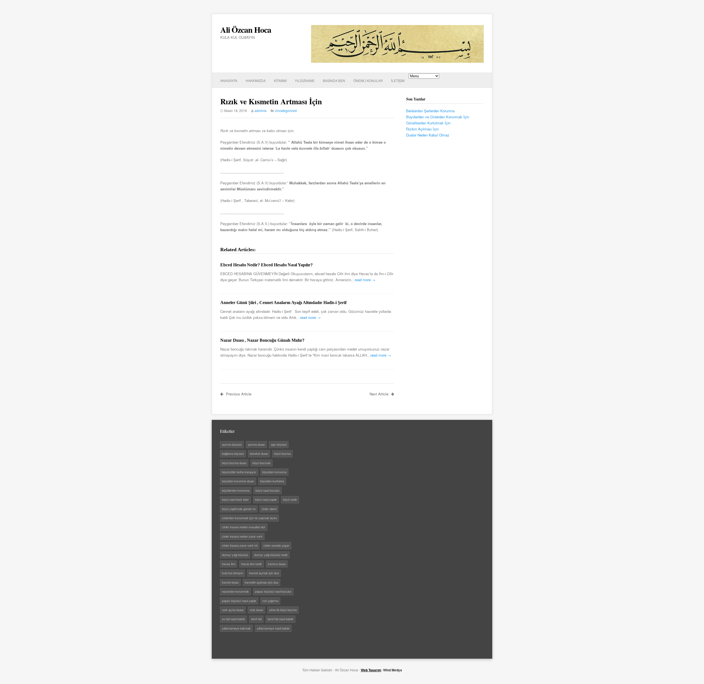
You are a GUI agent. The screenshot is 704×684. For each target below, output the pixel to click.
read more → (365, 279)
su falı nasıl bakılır (233, 619)
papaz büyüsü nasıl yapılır (239, 600)
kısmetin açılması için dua (261, 582)
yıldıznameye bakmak (236, 628)
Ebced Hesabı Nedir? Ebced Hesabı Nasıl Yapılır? (266, 264)
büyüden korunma (274, 472)
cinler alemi (269, 509)
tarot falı (256, 619)
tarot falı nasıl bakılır (280, 619)
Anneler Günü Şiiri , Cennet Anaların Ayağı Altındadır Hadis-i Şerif (283, 302)
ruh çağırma (270, 600)
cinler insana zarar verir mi (239, 545)
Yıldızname (305, 80)
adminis (260, 110)
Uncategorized (286, 110)
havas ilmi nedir (251, 564)
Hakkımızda (256, 80)
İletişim (398, 80)
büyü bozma (282, 453)
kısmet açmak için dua (264, 573)
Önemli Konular (368, 80)
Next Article (379, 393)
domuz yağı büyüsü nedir (271, 554)
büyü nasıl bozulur (267, 490)
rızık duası (256, 610)
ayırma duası (256, 444)
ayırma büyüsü (232, 444)
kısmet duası (230, 582)
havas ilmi (228, 564)
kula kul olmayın (232, 573)
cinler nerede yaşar (276, 545)
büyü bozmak (261, 463)
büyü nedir (290, 499)
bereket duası (259, 453)
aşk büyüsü (279, 444)
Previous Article (238, 393)
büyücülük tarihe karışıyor (239, 472)
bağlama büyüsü (233, 453)
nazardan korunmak (235, 591)
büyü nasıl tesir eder (235, 499)
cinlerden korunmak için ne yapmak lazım (249, 518)
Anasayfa (228, 80)
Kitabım (280, 80)
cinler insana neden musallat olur (243, 527)
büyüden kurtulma (272, 481)
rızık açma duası (233, 610)
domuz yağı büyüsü (235, 554)
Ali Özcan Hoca (245, 29)
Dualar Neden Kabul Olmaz (427, 135)
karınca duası (277, 564)
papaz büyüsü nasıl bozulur (273, 591)
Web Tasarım (371, 669)
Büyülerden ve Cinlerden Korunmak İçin (437, 116)
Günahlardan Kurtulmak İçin (428, 122)
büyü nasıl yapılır (266, 499)
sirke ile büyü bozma (283, 610)
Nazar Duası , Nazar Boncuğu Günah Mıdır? (262, 340)
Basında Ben (334, 80)
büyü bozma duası (234, 463)
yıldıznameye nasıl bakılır (273, 628)
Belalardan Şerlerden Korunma (430, 110)
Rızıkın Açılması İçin (422, 129)
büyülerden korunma (235, 490)
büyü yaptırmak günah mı (238, 509)
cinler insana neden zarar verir (242, 536)
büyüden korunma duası (238, 481)
